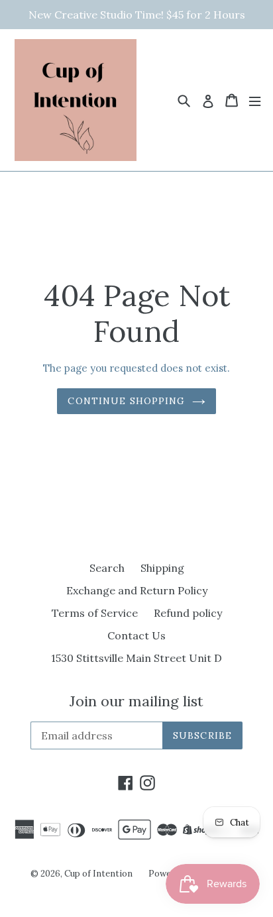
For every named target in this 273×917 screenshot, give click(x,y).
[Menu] (255, 100)
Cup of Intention (98, 873)
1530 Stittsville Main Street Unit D (136, 658)
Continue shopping (126, 401)
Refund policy (188, 613)
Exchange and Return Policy (136, 590)
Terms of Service (95, 613)
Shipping (162, 567)
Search (107, 567)
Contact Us (136, 635)
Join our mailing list (136, 701)
